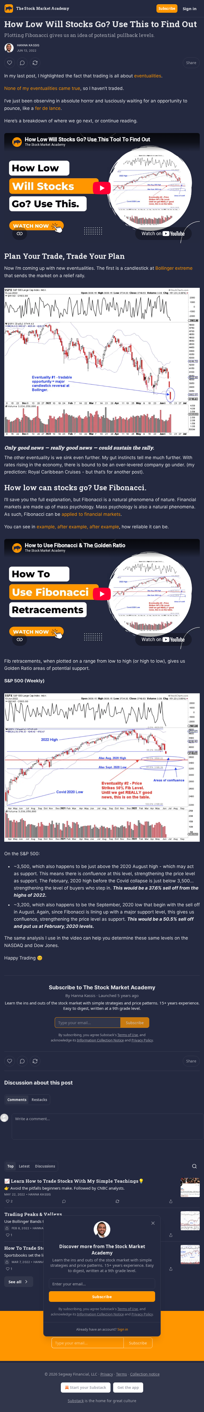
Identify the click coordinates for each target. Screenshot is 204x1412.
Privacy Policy (142, 1314)
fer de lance (48, 108)
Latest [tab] (24, 1166)
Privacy (106, 1374)
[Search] (194, 1166)
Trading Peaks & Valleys (33, 1214)
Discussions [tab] (45, 1166)
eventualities (147, 75)
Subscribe (167, 8)
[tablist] (27, 1099)
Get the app (128, 1387)
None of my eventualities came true (42, 88)
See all (15, 1281)
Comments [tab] (16, 1099)
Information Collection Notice (100, 1314)
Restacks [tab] (39, 1099)
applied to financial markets (91, 514)
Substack (76, 1400)
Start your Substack (88, 1387)
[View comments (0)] (22, 62)
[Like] (9, 62)
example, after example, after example (78, 526)
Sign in (190, 8)
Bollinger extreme (174, 268)
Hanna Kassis (28, 45)
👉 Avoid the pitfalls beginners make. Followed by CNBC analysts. (64, 1188)
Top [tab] (10, 1166)
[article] (102, 1191)
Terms (121, 1374)
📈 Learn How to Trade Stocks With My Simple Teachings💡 (74, 1181)
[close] (153, 1223)
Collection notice (145, 1374)
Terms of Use (127, 1308)
